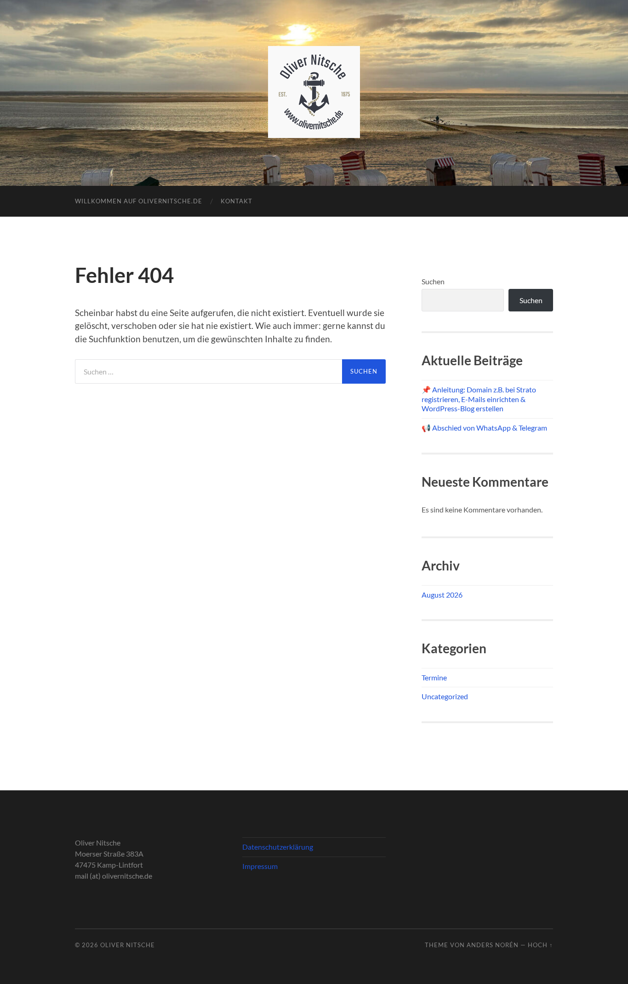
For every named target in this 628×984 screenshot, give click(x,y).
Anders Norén (493, 945)
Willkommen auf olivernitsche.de (138, 201)
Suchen (433, 281)
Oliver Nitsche (127, 945)
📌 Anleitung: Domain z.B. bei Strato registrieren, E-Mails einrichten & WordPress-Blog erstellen (479, 399)
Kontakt (236, 201)
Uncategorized (445, 696)
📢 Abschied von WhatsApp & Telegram (484, 427)
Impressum (260, 866)
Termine (434, 677)
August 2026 (442, 594)
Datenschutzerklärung (277, 846)
